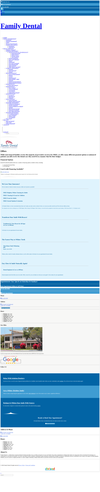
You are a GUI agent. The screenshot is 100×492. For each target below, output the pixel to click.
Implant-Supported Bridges (14, 81)
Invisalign (11, 95)
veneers (38, 405)
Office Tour (8, 122)
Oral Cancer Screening (14, 63)
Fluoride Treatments (13, 105)
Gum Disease (11, 90)
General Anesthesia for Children (16, 106)
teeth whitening (32, 393)
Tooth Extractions (12, 100)
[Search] (7, 475)
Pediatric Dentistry (12, 102)
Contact (6, 124)
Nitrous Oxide (12, 116)
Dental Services (8, 48)
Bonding (10, 69)
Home (5, 37)
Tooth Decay (11, 47)
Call (1, 15)
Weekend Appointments (11, 41)
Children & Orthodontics (14, 104)
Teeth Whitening (12, 70)
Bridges (10, 75)
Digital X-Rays (14, 54)
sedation (61, 381)
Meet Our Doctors (10, 121)
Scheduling (8, 40)
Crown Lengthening (13, 89)
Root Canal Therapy (13, 85)
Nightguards (11, 62)
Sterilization (11, 46)
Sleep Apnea (8, 118)
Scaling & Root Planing (14, 92)
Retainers (11, 97)
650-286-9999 (5, 7)
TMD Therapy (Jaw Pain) (14, 67)
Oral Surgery (10, 99)
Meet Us (5, 120)
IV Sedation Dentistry (13, 113)
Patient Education (11, 45)
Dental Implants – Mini (14, 79)
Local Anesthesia (12, 115)
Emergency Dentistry (10, 49)
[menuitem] (51, 37)
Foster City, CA (5, 1)
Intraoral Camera (15, 56)
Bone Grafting (12, 87)
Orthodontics (10, 94)
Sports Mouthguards (13, 64)
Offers (7, 42)
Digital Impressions (15, 53)
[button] (2, 8)
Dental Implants (12, 78)
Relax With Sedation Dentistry (14, 378)
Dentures (11, 80)
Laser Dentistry (14, 57)
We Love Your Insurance (11, 43)
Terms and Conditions (30, 465)
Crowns (10, 76)
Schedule (2, 12)
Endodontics (10, 84)
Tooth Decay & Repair (14, 110)
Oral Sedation (12, 117)
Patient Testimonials (10, 123)
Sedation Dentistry (12, 112)
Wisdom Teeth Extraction (14, 101)
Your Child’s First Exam (14, 111)
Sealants (10, 107)
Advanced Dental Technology (18, 52)
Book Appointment (6, 4)
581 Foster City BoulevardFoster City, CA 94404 (7, 305)
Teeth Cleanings (12, 65)
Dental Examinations (13, 58)
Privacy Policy (22, 465)
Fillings (10, 60)
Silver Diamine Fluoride (14, 108)
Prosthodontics (11, 73)
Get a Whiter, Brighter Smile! (13, 390)
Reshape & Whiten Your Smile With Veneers (18, 403)
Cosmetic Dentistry (12, 68)
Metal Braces (11, 96)
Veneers (10, 72)
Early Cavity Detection (14, 59)
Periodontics (10, 86)
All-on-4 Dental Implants (14, 74)
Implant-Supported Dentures (15, 83)
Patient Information (9, 38)
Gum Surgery (12, 91)
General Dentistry (12, 51)
